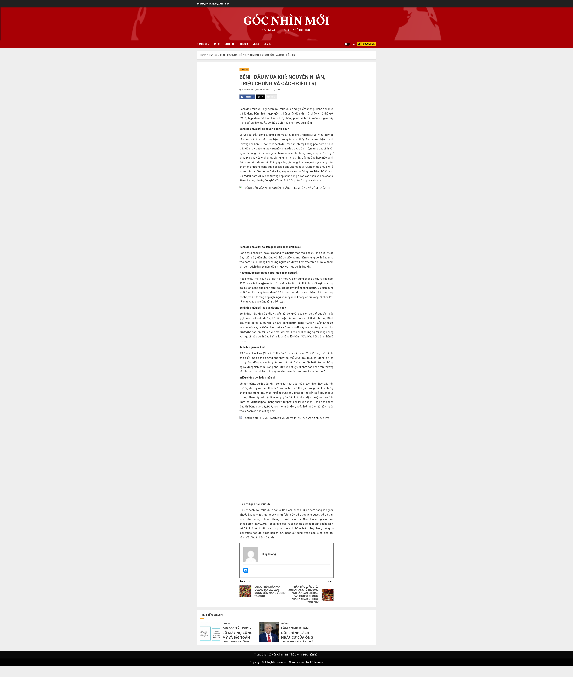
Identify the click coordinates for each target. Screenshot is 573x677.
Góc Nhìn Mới (287, 21)
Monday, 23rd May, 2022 (268, 90)
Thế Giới (244, 44)
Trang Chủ (203, 44)
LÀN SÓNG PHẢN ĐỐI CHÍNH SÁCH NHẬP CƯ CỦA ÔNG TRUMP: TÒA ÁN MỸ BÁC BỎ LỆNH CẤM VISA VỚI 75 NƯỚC (297, 639)
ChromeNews (297, 662)
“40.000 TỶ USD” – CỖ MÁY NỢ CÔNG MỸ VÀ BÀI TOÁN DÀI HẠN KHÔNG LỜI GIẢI (237, 637)
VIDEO (256, 44)
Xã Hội (217, 44)
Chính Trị (230, 44)
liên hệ (267, 44)
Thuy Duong (248, 90)
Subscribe (369, 44)
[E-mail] (245, 571)
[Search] (354, 44)
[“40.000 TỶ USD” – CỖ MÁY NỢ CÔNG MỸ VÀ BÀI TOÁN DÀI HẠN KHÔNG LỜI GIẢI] (210, 632)
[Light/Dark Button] (347, 44)
